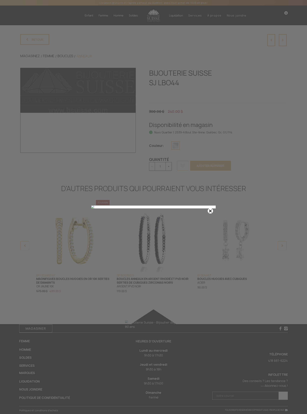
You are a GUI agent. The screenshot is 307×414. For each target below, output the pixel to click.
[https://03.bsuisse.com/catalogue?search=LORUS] (153, 207)
